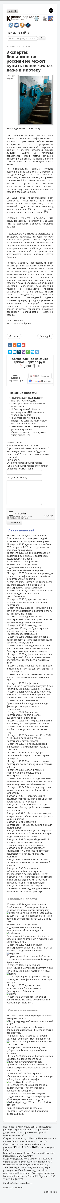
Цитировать (13, 459)
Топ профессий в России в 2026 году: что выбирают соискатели (29, 722)
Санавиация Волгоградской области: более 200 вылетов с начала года (24, 714)
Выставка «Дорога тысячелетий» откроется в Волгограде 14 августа (28, 755)
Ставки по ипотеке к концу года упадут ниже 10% (28, 433)
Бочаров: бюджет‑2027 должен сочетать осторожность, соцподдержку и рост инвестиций (28, 842)
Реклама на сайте (13, 1187)
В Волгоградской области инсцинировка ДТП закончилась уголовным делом (28, 412)
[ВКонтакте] (10, 345)
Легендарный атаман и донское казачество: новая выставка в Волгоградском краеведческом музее (28, 648)
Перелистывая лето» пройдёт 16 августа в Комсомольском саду (27, 729)
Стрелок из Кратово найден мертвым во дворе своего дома (30, 1063)
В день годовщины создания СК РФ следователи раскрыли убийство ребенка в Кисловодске (28, 1103)
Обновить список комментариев (24, 462)
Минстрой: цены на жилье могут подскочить (29, 405)
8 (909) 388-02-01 (34, 1167)
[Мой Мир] (19, 345)
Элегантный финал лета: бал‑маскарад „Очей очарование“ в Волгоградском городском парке (29, 584)
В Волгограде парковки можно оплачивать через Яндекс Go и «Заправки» (29, 790)
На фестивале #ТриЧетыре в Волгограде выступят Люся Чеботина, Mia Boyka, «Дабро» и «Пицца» (30, 686)
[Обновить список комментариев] (23, 442)
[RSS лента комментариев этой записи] (22, 442)
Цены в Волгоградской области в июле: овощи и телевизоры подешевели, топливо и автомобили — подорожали (28, 557)
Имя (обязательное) (17, 477)
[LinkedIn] (14, 352)
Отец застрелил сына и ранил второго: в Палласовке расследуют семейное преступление (29, 639)
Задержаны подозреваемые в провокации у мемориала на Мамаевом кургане (25, 567)
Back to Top (50, 1191)
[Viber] (23, 352)
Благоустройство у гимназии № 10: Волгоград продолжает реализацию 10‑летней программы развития (28, 852)
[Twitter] (10, 352)
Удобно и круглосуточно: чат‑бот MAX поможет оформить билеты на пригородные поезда (29, 610)
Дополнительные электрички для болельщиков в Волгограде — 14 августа (25, 772)
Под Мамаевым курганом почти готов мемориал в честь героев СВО (30, 677)
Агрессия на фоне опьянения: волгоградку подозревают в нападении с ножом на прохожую (28, 888)
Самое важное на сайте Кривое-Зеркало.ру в (30, 360)
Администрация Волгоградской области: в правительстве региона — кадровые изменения (29, 619)
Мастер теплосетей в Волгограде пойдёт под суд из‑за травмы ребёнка (29, 764)
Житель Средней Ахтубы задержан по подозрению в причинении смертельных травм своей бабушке (29, 694)
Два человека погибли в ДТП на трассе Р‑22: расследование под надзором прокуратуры (29, 547)
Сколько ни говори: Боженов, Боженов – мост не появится (28, 1044)
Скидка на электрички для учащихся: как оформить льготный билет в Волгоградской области (30, 576)
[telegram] (37, 352)
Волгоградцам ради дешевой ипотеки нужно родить (27, 399)
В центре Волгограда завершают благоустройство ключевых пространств (28, 807)
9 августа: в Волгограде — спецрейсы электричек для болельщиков (29, 824)
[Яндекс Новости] (40, 375)
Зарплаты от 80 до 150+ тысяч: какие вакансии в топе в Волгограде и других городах (29, 738)
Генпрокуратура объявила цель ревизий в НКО (30, 1024)
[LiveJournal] (19, 352)
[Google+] (23, 345)
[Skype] (32, 352)
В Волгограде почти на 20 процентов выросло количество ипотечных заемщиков (29, 420)
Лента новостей (21, 530)
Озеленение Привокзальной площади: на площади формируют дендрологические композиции (27, 705)
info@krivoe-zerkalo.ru (21, 1183)
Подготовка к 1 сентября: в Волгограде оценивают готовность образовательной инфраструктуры (29, 879)
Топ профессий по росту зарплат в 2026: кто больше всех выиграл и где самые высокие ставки (29, 833)
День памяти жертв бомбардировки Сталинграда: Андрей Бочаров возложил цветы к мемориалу (28, 538)
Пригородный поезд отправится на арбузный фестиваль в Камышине (27, 746)
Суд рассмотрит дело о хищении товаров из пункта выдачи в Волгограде (28, 602)
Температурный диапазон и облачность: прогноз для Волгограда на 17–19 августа (30, 668)
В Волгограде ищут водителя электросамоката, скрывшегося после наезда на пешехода (29, 798)
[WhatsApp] (28, 352)
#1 (9, 445)
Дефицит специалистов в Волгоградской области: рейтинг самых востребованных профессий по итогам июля (29, 658)
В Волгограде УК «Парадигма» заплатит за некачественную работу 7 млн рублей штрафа (30, 1082)
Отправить (14, 522)
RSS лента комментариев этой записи (27, 465)
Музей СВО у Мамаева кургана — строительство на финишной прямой (28, 862)
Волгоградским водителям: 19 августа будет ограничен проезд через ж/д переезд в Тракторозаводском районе (28, 629)
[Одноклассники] (14, 345)
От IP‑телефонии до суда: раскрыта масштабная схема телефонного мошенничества (30, 816)
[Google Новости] (40, 381)
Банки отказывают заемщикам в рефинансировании (29, 428)
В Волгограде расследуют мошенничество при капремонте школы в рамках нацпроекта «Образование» (30, 781)
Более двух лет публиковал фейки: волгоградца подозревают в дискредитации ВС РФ (27, 871)
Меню (12, 10)
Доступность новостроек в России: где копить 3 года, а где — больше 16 (30, 593)
